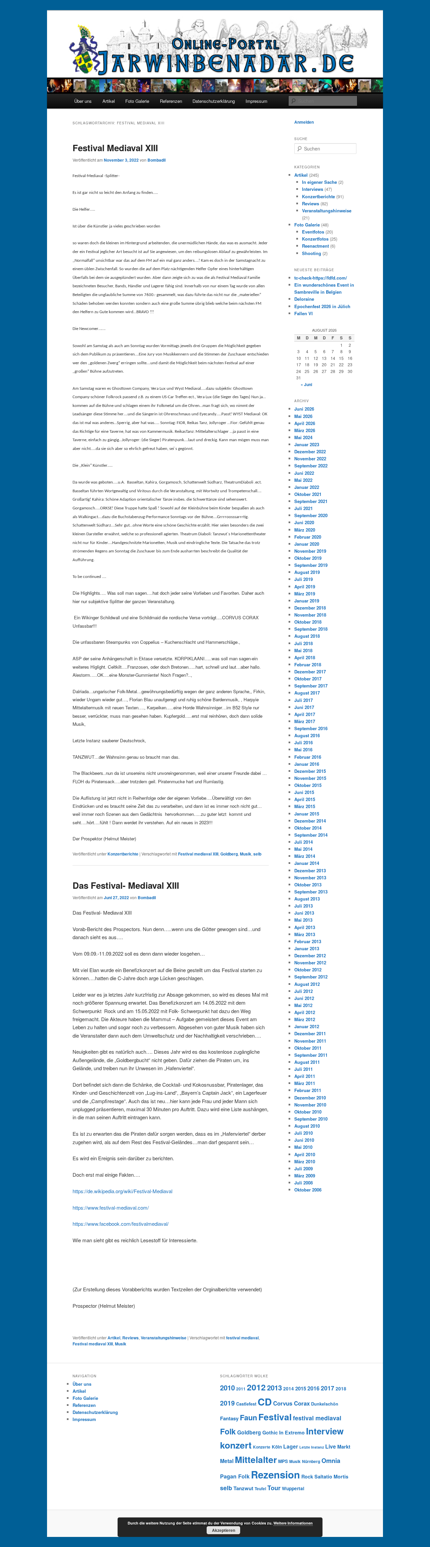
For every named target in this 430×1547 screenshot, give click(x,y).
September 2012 (311, 976)
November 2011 (310, 1041)
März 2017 (304, 721)
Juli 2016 (303, 742)
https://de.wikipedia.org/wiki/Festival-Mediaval (122, 1191)
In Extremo (292, 1432)
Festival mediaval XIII (198, 854)
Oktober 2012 (307, 969)
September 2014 (311, 835)
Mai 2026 (303, 416)
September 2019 (311, 565)
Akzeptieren (223, 1530)
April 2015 (304, 799)
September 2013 (311, 891)
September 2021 (311, 501)
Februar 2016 (307, 757)
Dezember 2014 (310, 821)
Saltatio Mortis (331, 1476)
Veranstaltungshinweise (163, 1338)
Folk (228, 1431)
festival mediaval (242, 1338)
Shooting (311, 253)
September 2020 (311, 515)
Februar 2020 (307, 537)
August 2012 (307, 984)
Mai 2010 (303, 1147)
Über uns (83, 101)
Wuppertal (293, 1488)
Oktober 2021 (307, 494)
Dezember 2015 (310, 771)
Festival (275, 1416)
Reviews (130, 1338)
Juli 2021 (303, 508)
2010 (227, 1387)
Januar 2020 (306, 544)
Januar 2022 (306, 487)
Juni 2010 (304, 1140)
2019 (227, 1403)
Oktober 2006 (307, 1189)
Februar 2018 (307, 664)
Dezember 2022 (310, 451)
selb (257, 854)
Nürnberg (311, 1461)
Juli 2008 (303, 1182)
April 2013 (304, 927)
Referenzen (171, 101)
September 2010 (311, 1119)
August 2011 (307, 1062)
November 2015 (310, 778)
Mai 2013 (303, 920)
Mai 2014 (303, 849)
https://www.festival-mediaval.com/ (111, 1207)
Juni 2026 (304, 409)
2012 (256, 1387)
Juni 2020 (304, 522)
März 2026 (304, 430)
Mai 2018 (303, 650)
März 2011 (304, 1083)
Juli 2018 (303, 643)
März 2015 (304, 806)
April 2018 (304, 657)
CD (265, 1401)
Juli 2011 (303, 1069)
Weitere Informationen (293, 1522)
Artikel (108, 101)
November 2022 (310, 458)
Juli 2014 (303, 842)
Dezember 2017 (310, 671)
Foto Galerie (137, 101)
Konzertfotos (315, 239)
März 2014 (304, 856)
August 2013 (307, 898)
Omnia (330, 1460)
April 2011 (304, 1076)
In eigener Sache (319, 182)
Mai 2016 (303, 749)
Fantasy (229, 1418)
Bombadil (156, 160)
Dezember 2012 (310, 955)
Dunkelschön (324, 1404)
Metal (226, 1461)
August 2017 (307, 692)
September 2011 (311, 1055)
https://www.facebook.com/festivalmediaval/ (121, 1223)
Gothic (270, 1432)
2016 (313, 1388)
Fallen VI (303, 313)
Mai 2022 (303, 480)
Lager (290, 1446)
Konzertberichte (123, 854)
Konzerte (261, 1447)
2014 (288, 1388)
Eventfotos (313, 231)
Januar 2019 (306, 600)
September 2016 (311, 728)
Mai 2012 (303, 1005)
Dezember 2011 (310, 1033)
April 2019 (304, 586)
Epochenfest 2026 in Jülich (322, 306)
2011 (241, 1389)
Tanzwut (243, 1488)
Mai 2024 (303, 437)
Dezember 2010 (310, 1097)
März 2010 (304, 1161)
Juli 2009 (303, 1168)
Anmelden (304, 122)
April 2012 (304, 1012)
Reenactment (315, 246)
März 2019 (304, 593)
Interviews (312, 189)
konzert (236, 1444)
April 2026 (304, 423)
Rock (307, 1476)
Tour (274, 1487)
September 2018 (311, 629)
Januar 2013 (306, 948)
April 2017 (304, 714)
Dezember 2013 (310, 870)
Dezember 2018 (310, 607)
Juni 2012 (304, 998)
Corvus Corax (291, 1403)
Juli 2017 (303, 700)
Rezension (275, 1474)
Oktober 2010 (307, 1112)
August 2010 (307, 1126)
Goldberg (229, 854)
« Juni (306, 384)
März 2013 (304, 934)
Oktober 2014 (307, 828)
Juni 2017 (304, 707)
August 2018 (307, 636)
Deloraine (304, 299)
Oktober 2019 (307, 558)
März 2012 (304, 1019)
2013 (274, 1387)
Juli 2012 (303, 991)
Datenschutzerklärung (213, 101)
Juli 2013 (303, 906)
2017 (327, 1388)
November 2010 (310, 1104)
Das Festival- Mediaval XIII (126, 885)
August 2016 (307, 735)
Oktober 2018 (307, 622)
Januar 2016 (306, 764)
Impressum (256, 101)
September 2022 (311, 465)
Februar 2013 (307, 941)
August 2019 (307, 572)
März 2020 (304, 530)
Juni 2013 (304, 913)
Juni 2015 (304, 792)
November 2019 (310, 551)
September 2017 (311, 685)
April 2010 (304, 1154)
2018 (341, 1388)
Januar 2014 (306, 863)
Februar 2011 (307, 1090)
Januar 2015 (306, 813)
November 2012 (310, 962)
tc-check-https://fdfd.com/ (320, 278)
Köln (277, 1447)
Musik (245, 854)
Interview (325, 1431)
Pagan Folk (235, 1476)
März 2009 (304, 1175)
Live (330, 1446)
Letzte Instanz (311, 1447)
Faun (248, 1417)
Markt (343, 1446)
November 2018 (310, 615)
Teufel (260, 1489)
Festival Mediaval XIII (115, 147)
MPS (283, 1461)
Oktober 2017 (307, 678)
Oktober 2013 (307, 884)
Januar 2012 (306, 1026)
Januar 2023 (306, 444)
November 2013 (310, 877)
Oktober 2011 (307, 1048)
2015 (300, 1388)
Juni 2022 (304, 473)
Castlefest (246, 1404)
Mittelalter (256, 1459)
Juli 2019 (303, 579)
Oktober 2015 (307, 785)
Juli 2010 (303, 1133)
